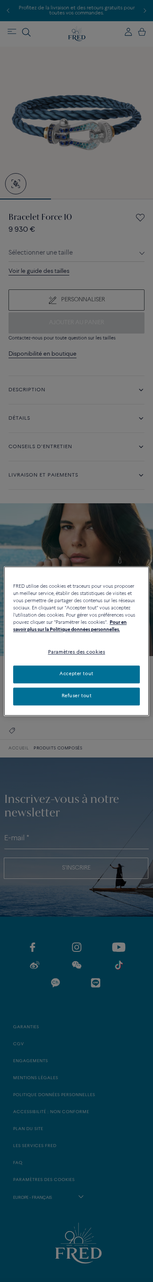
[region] (76, 641)
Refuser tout (77, 696)
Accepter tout (76, 673)
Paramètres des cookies (76, 652)
